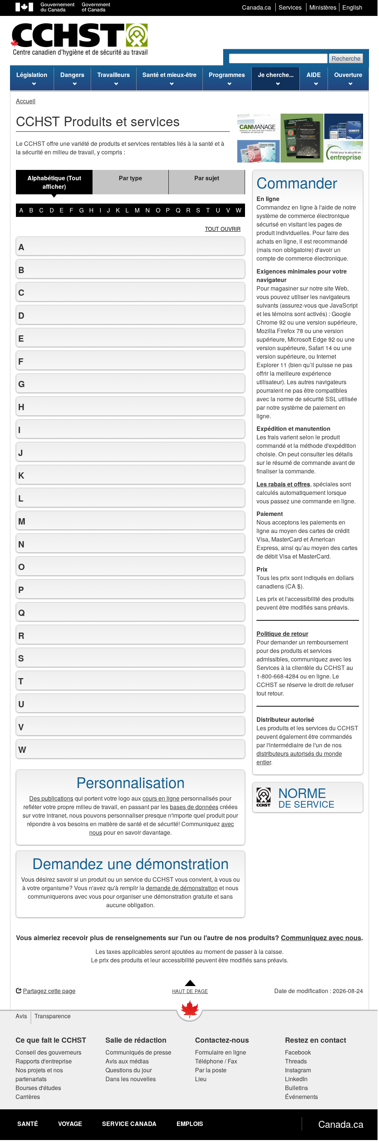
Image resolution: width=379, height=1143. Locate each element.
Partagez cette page (46, 990)
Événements (298, 1096)
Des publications (49, 798)
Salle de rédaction (133, 1040)
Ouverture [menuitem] (348, 74)
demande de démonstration (179, 888)
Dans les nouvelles (128, 1079)
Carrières (25, 1096)
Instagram (295, 1070)
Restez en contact (312, 1040)
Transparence (50, 1016)
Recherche (346, 58)
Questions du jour (126, 1070)
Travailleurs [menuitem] (113, 74)
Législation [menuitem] (31, 74)
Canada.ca (338, 1123)
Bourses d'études (35, 1087)
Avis (18, 1016)
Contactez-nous (219, 1040)
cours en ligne (158, 798)
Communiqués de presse (135, 1052)
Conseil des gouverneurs (46, 1052)
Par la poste (208, 1070)
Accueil (26, 101)
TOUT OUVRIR (223, 228)
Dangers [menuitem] (72, 74)
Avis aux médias (124, 1061)
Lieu (198, 1079)
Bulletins (293, 1087)
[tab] (54, 182)
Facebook (295, 1052)
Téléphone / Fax (213, 1061)
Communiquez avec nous (318, 937)
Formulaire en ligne (218, 1052)
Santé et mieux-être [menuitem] (169, 74)
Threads (293, 1061)
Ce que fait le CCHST (48, 1040)
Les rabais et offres (280, 484)
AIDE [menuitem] (313, 74)
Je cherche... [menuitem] (276, 74)
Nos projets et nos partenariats (36, 1074)
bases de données (191, 806)
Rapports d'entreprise (41, 1061)
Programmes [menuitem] (227, 74)
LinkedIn (293, 1079)
